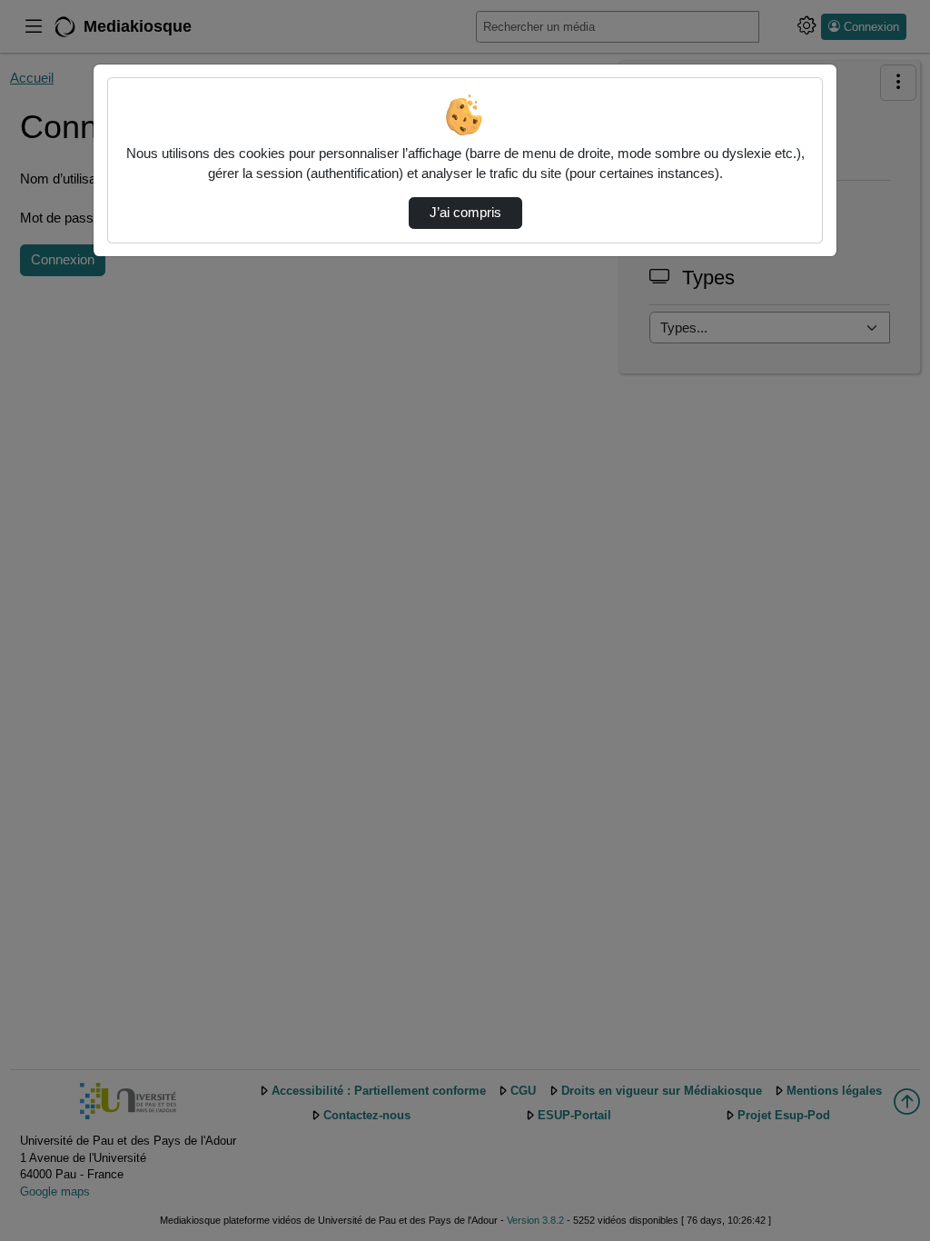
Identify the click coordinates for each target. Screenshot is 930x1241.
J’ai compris (465, 212)
